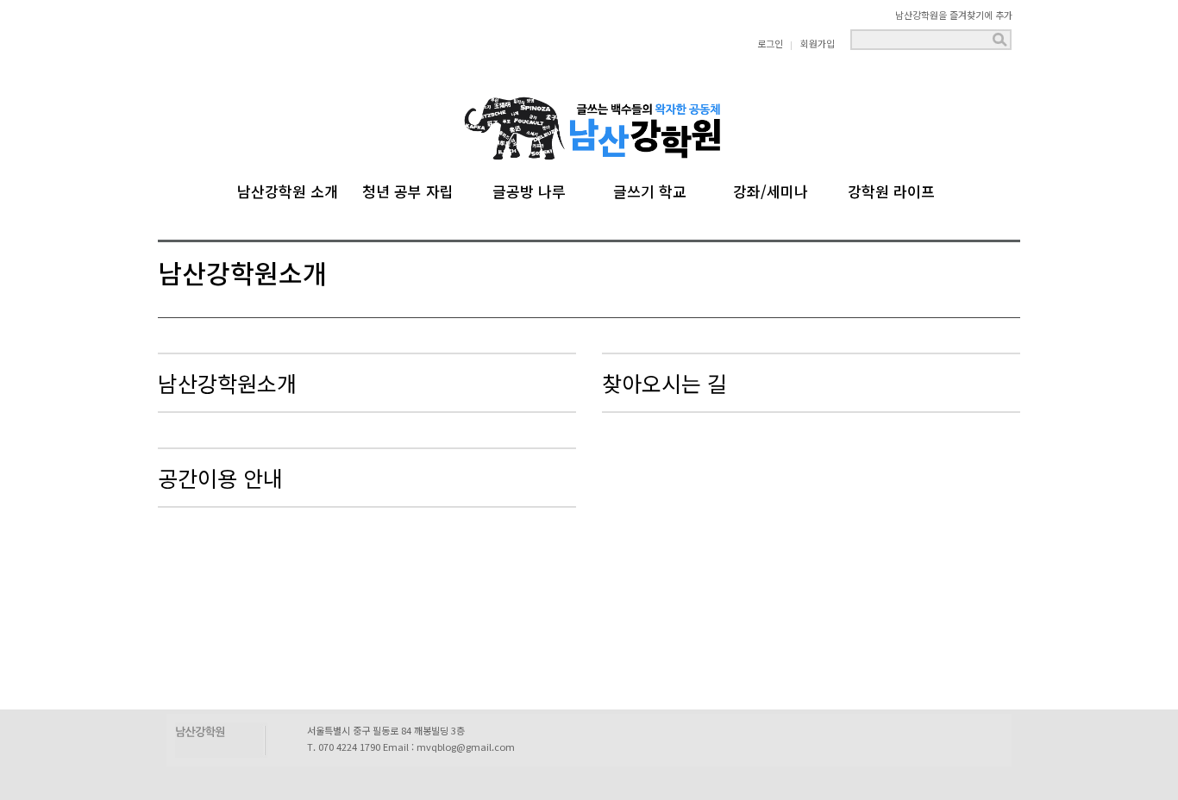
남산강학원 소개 (287, 188)
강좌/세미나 (770, 188)
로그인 (770, 43)
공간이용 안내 (220, 477)
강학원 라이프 (891, 188)
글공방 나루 (529, 188)
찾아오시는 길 (664, 382)
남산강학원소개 (227, 382)
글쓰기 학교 (649, 188)
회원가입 (817, 43)
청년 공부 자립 (408, 188)
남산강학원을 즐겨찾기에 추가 (953, 15)
